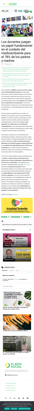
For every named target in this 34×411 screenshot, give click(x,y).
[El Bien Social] (11, 5)
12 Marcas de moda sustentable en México (15, 330)
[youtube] (28, 398)
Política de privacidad (24, 408)
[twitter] (23, 398)
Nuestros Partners (11, 390)
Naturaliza (26, 164)
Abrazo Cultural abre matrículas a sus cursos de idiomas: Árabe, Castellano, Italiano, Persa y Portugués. (15, 243)
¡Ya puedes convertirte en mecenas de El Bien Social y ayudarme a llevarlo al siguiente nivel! (17, 257)
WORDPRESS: (5, 270)
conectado (16, 279)
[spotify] (19, 398)
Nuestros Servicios (11, 388)
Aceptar (7, 408)
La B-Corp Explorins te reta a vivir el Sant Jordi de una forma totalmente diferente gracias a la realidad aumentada (17, 75)
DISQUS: (17, 270)
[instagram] (10, 398)
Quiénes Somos (10, 385)
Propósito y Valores (11, 383)
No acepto (14, 408)
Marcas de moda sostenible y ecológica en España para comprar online (15, 308)
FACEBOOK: (12, 270)
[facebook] (6, 398)
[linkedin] (15, 398)
